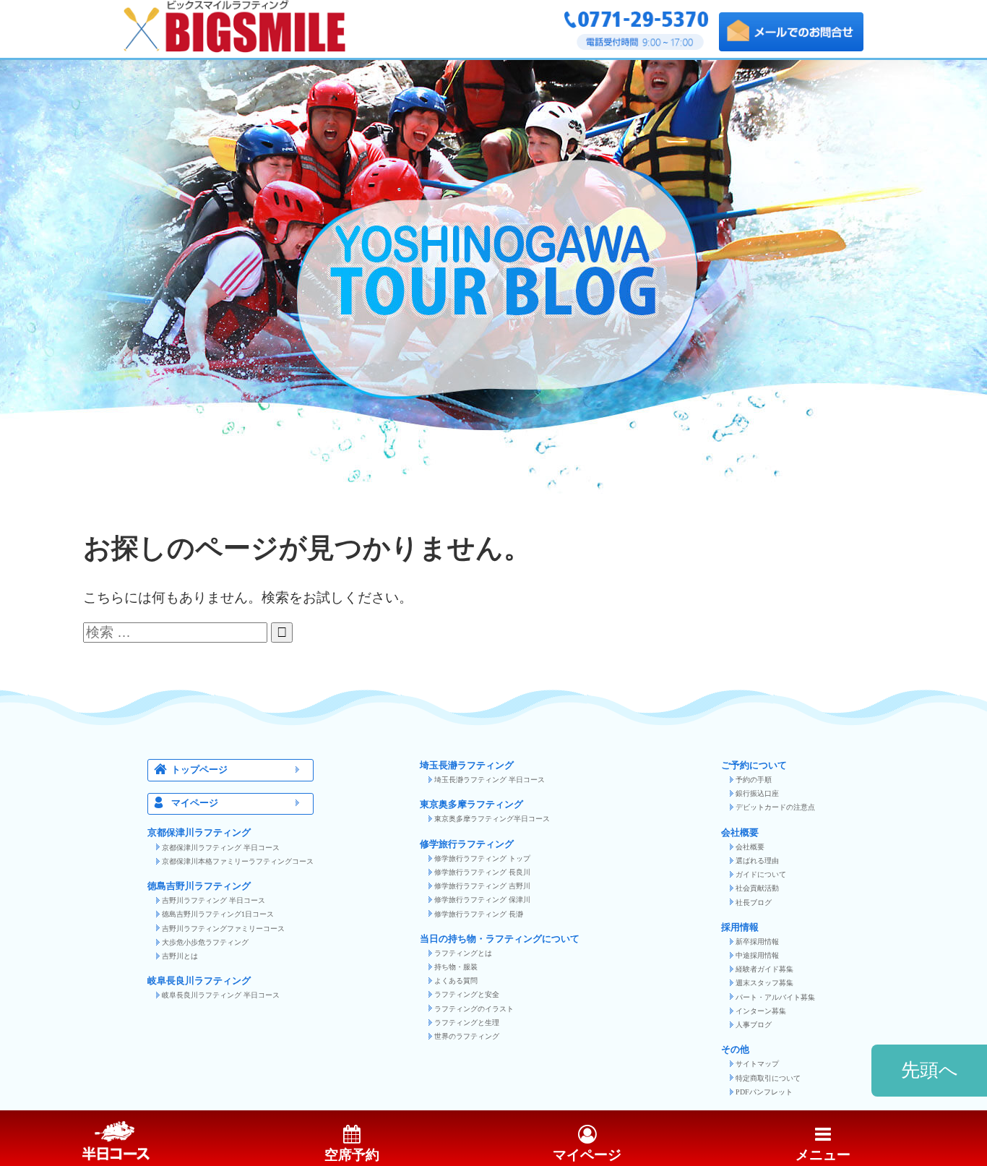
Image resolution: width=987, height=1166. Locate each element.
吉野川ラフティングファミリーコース (223, 929)
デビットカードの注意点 (775, 807)
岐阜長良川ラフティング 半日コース (221, 995)
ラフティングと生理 (466, 1022)
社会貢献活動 (757, 888)
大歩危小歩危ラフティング (205, 942)
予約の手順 (754, 780)
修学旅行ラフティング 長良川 (482, 872)
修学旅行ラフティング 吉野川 (482, 886)
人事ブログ (754, 1025)
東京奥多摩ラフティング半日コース (492, 819)
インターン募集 (761, 1011)
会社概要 (750, 847)
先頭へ (929, 1070)
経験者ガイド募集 (764, 969)
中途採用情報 (757, 955)
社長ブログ (754, 902)
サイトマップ (757, 1064)
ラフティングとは (463, 953)
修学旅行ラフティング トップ (482, 858)
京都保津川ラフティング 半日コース (221, 848)
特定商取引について (768, 1078)
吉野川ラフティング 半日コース (213, 900)
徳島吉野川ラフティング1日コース (218, 914)
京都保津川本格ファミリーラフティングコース (238, 861)
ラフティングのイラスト (474, 1009)
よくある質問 (456, 981)
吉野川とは (180, 956)
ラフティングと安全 (466, 994)
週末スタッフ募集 (764, 983)
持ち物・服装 (456, 967)
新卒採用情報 (757, 942)
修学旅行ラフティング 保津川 (482, 900)
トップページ (199, 770)
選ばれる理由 (757, 861)
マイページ (194, 803)
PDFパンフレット (764, 1092)
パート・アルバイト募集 (775, 997)
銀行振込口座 (757, 793)
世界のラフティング (466, 1036)
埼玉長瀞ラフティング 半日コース (489, 780)
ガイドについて (761, 874)
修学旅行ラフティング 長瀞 (478, 914)
